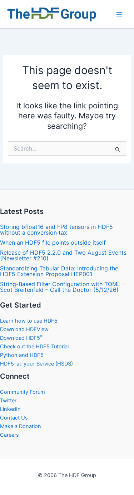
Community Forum (22, 392)
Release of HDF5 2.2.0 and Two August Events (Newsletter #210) (63, 255)
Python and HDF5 (22, 355)
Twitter (8, 400)
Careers (9, 435)
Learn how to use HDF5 (29, 321)
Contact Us (14, 418)
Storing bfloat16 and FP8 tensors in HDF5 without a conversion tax (56, 229)
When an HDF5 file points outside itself (53, 242)
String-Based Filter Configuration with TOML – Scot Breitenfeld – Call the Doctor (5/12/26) (62, 286)
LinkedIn (10, 409)
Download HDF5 (21, 338)
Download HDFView (24, 329)
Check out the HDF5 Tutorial (34, 346)
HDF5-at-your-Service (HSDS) (36, 364)
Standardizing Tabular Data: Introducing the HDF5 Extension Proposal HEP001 (59, 271)
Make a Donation (20, 426)
